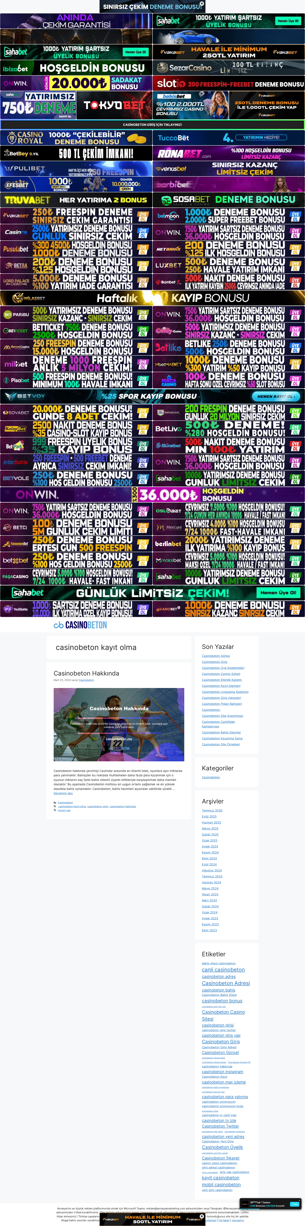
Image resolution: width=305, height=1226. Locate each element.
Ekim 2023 (209, 930)
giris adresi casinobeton (218, 1167)
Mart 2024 (209, 900)
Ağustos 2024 (212, 870)
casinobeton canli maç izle (214, 1006)
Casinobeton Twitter (220, 1126)
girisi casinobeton (210, 1172)
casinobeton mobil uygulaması (215, 1087)
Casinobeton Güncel (220, 1052)
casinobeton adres (219, 976)
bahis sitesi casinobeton (219, 963)
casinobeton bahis (218, 990)
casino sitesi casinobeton (219, 1163)
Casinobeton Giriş (214, 662)
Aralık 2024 (210, 846)
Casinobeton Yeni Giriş (218, 1141)
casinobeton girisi (97, 806)
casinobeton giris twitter (219, 1030)
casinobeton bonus (222, 1000)
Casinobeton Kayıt (214, 1076)
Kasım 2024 (210, 852)
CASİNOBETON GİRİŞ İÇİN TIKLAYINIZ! (152, 125)
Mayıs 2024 (210, 888)
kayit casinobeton (220, 1177)
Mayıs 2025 (210, 828)
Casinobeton (65, 802)
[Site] (76, 216)
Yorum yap (64, 810)
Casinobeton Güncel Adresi (214, 1062)
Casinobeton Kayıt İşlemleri (221, 686)
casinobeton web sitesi (212, 1131)
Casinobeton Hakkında (86, 673)
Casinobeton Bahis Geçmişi (221, 732)
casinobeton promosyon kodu (222, 1106)
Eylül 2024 (209, 864)
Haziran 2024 (211, 882)
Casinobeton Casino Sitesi (223, 1015)
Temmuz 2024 (212, 876)
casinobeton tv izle (219, 1120)
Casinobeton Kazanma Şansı (222, 738)
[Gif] (152, 298)
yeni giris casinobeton (217, 1190)
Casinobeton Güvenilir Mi (239, 1062)
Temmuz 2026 (212, 810)
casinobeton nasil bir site (213, 1092)
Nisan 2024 (210, 894)
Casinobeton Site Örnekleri (221, 744)
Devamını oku (63, 793)
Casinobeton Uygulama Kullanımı (225, 692)
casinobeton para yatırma (225, 1096)
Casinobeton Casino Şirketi (221, 674)
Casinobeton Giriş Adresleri (221, 698)
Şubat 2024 (210, 906)
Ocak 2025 (209, 840)
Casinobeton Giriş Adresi (219, 1047)
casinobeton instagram (222, 1071)
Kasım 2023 (210, 924)
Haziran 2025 (211, 822)
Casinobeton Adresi (216, 656)
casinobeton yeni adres (223, 1136)
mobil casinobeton (221, 1184)
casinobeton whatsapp (235, 1131)
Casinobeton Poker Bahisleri (222, 704)
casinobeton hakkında (123, 806)
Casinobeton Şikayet (221, 1158)
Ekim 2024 (209, 858)
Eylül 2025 (209, 816)
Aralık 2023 (210, 918)
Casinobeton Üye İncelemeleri (223, 668)
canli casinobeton (223, 970)
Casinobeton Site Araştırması (222, 716)
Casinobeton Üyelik (222, 1147)
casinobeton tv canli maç (219, 1115)
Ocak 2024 (209, 912)
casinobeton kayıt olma (72, 806)
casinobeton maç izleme (224, 1082)
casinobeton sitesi (210, 1111)
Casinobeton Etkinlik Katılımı (222, 680)
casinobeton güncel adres (213, 1058)
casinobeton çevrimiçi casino (215, 1153)
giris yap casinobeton (234, 1172)
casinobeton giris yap (221, 1035)
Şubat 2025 (210, 834)
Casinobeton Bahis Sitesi (219, 995)
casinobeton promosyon (219, 1101)
